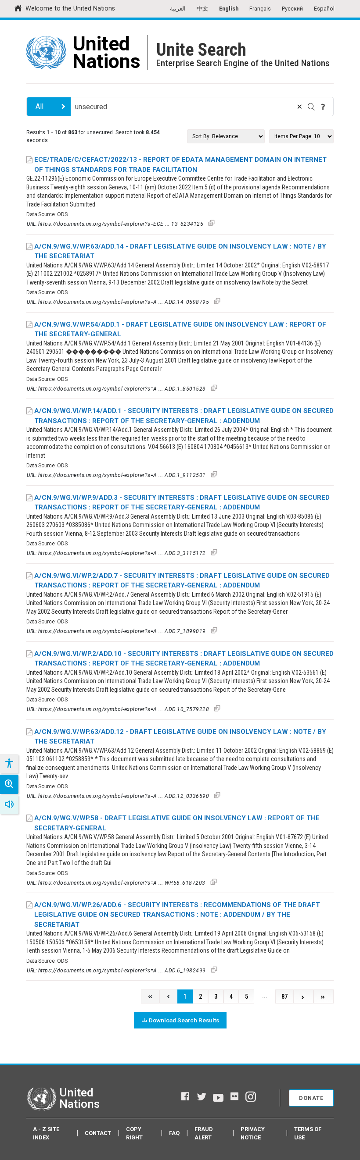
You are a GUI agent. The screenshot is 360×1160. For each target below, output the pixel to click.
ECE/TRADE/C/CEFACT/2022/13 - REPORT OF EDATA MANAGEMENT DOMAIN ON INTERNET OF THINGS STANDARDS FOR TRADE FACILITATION (180, 165)
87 (284, 996)
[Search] (311, 106)
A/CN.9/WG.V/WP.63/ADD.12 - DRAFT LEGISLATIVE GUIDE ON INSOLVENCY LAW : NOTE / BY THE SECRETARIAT (180, 737)
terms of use (307, 1133)
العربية (178, 8)
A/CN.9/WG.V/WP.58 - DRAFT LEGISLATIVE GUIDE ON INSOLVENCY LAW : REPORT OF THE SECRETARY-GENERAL (177, 823)
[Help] (323, 106)
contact (98, 1133)
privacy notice (253, 1133)
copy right (134, 1133)
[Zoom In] (9, 784)
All (39, 106)
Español (324, 8)
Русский (292, 8)
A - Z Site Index (46, 1133)
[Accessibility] (9, 763)
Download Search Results (184, 1020)
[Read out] (9, 804)
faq (174, 1133)
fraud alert (203, 1133)
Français (260, 8)
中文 (202, 8)
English (228, 8)
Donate (311, 1098)
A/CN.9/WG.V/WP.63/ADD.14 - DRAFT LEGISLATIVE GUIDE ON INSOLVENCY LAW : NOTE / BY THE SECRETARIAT (180, 251)
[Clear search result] (299, 106)
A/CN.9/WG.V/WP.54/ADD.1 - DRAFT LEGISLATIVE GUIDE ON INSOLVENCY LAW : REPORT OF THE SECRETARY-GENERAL (180, 329)
